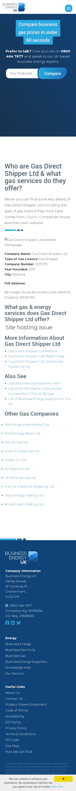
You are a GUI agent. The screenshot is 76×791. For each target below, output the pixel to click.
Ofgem (32, 217)
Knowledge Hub (18, 667)
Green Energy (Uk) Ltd (22, 451)
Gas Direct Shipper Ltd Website (33, 351)
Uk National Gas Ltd (20, 477)
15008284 (35, 611)
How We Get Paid (18, 752)
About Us (12, 692)
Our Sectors (14, 673)
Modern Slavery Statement (26, 704)
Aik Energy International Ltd (27, 424)
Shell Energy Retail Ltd (22, 433)
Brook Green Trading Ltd (24, 504)
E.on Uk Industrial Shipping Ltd (29, 486)
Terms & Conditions (20, 734)
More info (57, 786)
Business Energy (18, 644)
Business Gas (15, 656)
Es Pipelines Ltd (17, 469)
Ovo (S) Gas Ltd (16, 442)
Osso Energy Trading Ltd (24, 495)
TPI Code (12, 740)
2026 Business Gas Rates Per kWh (34, 383)
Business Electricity (20, 650)
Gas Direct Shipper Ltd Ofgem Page (36, 356)
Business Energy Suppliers (26, 661)
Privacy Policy (15, 728)
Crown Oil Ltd (15, 460)
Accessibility (14, 716)
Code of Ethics (16, 710)
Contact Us (14, 698)
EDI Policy (13, 722)
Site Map (12, 746)
